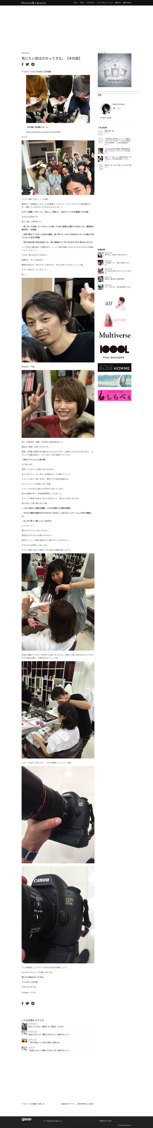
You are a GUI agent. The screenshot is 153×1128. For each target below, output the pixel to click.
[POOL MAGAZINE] (114, 360)
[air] (114, 310)
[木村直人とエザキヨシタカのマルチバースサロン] (114, 340)
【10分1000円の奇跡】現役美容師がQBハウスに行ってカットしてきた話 (117, 150)
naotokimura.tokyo (37, 1121)
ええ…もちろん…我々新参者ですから (118, 287)
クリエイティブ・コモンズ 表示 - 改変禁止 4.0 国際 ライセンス (80, 1121)
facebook (118, 108)
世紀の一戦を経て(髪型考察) (114, 279)
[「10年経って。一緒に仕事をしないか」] (100, 265)
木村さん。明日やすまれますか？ (116, 255)
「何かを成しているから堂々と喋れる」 (44, 1042)
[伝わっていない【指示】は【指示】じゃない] (24, 1029)
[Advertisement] (76, 25)
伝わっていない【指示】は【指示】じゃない (46, 1026)
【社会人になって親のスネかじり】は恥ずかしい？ (49, 1050)
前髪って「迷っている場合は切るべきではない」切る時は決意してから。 (118, 158)
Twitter (114, 108)
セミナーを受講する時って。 (35, 1104)
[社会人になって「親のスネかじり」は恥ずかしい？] (24, 1034)
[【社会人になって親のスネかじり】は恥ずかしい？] (24, 1050)
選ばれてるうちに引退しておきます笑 (118, 165)
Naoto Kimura (34, 3)
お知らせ (118, 2)
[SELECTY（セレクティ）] (114, 386)
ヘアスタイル (90, 2)
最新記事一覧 (109, 131)
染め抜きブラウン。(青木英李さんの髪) (77, 1104)
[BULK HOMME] (114, 371)
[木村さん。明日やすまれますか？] (100, 257)
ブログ (82, 2)
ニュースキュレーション (105, 2)
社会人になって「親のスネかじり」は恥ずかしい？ (49, 1034)
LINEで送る (48, 1125)
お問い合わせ (127, 2)
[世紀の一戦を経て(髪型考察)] (100, 281)
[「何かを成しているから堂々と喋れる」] (24, 1041)
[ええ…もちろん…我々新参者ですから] (100, 289)
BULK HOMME (114, 70)
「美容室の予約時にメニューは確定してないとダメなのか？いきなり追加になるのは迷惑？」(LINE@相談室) (118, 140)
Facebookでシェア (27, 1125)
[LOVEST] (114, 326)
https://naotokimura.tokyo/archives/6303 (43, 132)
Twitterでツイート (39, 1125)
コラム (75, 2)
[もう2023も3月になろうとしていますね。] (100, 273)
